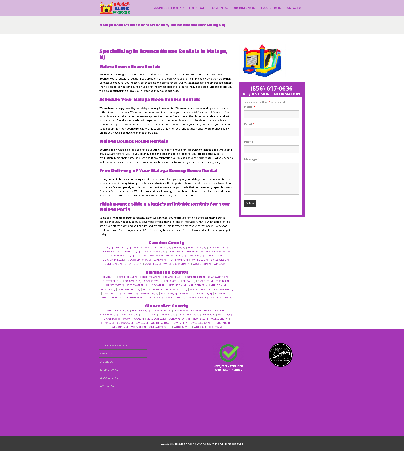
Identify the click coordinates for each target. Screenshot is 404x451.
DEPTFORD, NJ (148, 314)
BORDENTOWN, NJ (150, 276)
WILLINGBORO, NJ (198, 297)
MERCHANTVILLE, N (113, 259)
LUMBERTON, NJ (177, 285)
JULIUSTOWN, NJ (155, 285)
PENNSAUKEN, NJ (178, 259)
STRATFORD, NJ (133, 263)
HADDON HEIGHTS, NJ (121, 255)
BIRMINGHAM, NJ (128, 276)
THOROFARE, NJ (222, 322)
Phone (248, 142)
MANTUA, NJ (225, 314)
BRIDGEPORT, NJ (141, 310)
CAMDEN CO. (106, 361)
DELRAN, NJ (189, 281)
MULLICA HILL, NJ (156, 318)
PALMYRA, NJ (130, 293)
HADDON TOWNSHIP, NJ (150, 255)
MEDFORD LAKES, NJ (129, 289)
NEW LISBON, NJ (112, 293)
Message (251, 159)
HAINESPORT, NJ (115, 285)
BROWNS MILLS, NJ (173, 276)
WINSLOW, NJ (221, 263)
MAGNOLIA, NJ (214, 255)
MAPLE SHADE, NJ (198, 285)
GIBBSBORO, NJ (176, 251)
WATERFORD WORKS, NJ (176, 263)
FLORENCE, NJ (205, 281)
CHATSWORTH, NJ (218, 276)
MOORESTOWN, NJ (153, 289)
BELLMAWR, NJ (163, 247)
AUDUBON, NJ (123, 247)
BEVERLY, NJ (109, 276)
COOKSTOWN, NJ (153, 281)
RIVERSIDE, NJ (187, 293)
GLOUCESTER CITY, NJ (218, 251)
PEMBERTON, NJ (149, 293)
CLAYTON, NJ (181, 310)
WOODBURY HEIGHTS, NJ (208, 326)
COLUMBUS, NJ (133, 281)
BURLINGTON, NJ (196, 276)
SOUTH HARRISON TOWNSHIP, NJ (169, 322)
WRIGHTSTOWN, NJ (221, 297)
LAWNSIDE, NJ (196, 255)
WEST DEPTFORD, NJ (118, 310)
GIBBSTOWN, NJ (109, 314)
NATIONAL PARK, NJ (179, 318)
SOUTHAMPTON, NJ (131, 297)
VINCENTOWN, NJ (175, 297)
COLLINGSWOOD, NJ (154, 251)
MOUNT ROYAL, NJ (133, 318)
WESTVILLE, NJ (138, 326)
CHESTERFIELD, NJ (112, 281)
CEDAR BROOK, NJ (218, 247)
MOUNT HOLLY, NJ (176, 289)
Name (249, 107)
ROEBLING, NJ (222, 293)
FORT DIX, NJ (222, 281)
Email (249, 124)
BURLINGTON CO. (109, 369)
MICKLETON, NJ (112, 318)
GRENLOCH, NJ (167, 314)
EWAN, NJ (196, 310)
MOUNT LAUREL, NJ (201, 289)
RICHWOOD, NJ (124, 322)
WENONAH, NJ (120, 326)
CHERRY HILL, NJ (110, 251)
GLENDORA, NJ (195, 251)
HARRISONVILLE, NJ (188, 314)
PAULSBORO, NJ (219, 318)
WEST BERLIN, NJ (202, 263)
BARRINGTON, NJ (143, 247)
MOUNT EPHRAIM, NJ (139, 259)
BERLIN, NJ (179, 247)
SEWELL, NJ (142, 322)
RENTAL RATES (107, 353)
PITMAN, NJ (107, 322)
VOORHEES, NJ (153, 263)
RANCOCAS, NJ (169, 293)
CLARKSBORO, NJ (161, 310)
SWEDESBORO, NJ (200, 322)
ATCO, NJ (108, 247)
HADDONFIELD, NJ (176, 255)
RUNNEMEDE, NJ (199, 259)
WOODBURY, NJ (182, 326)
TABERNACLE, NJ (154, 297)
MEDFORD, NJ (108, 289)
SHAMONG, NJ (110, 297)
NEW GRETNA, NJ (223, 289)
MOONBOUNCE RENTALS (113, 345)
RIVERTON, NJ (204, 293)
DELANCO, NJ (173, 281)
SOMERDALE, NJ (113, 263)
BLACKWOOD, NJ (197, 247)
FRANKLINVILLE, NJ (214, 310)
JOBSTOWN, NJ (135, 285)
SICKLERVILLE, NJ (220, 259)
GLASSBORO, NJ (129, 314)
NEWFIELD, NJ (200, 318)
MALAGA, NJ (208, 314)
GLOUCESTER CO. (109, 377)
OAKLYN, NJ (159, 259)
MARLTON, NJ (218, 285)
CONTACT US (106, 385)
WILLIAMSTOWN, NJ (160, 326)
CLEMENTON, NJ (131, 251)
